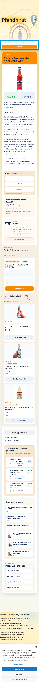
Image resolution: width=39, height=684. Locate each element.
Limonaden (7, 55)
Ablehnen (19, 674)
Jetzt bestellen (19, 289)
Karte (29, 461)
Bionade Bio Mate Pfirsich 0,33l (24, 164)
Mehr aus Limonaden (13, 571)
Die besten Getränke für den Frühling (12, 632)
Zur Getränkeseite (19, 338)
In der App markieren (19, 433)
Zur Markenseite (19, 239)
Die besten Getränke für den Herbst (11, 637)
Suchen (19, 46)
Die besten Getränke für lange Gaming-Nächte (15, 618)
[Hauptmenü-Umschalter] (35, 20)
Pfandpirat (14, 20)
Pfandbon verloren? (13, 588)
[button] (36, 647)
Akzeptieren (19, 669)
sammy (20, 465)
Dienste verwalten (19, 664)
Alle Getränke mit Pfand (14, 576)
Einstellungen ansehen (19, 679)
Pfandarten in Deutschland (15, 582)
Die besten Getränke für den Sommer (12, 635)
